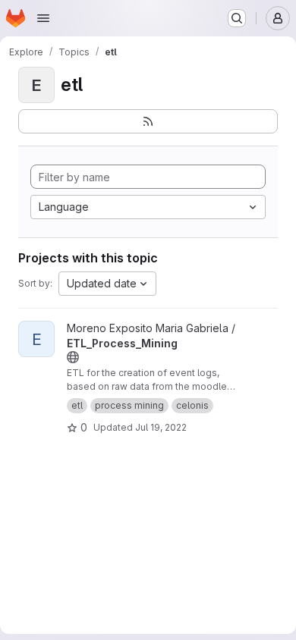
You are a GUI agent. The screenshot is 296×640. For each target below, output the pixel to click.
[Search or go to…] (237, 18)
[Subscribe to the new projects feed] (148, 121)
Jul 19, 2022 (161, 427)
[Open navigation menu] (43, 18)
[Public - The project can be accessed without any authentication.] (73, 357)
